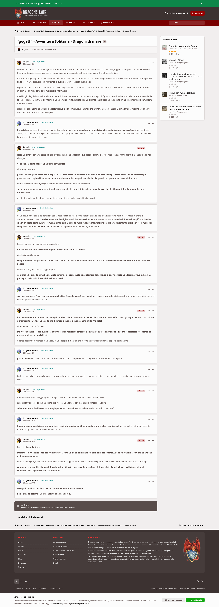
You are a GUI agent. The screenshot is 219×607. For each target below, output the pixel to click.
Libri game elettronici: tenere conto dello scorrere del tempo (185, 108)
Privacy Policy (31, 588)
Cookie (52, 588)
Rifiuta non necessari (174, 600)
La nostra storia (59, 543)
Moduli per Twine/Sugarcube (182, 93)
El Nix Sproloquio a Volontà (187, 49)
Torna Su (199, 525)
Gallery (21, 567)
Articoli (21, 547)
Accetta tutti (196, 600)
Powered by (192, 588)
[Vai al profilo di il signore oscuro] (19, 123)
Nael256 (172, 49)
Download (22, 563)
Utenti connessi (59, 559)
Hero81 (171, 63)
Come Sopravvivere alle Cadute (183, 46)
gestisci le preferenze (79, 603)
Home (20, 543)
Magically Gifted (176, 60)
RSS (61, 588)
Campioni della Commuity (63, 551)
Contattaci (43, 588)
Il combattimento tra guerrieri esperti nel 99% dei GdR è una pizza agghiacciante (185, 76)
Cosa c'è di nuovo (60, 547)
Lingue (19, 588)
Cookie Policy (57, 603)
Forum (21, 551)
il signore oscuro (30, 122)
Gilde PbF (22, 555)
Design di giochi (182, 63)
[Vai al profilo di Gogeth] (19, 49)
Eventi (55, 563)
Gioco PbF (51, 49)
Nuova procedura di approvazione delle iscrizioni (41, 3)
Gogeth (25, 49)
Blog (20, 559)
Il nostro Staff (58, 555)
